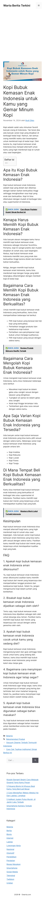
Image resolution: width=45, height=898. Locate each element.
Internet (10, 838)
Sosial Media (12, 872)
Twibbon (10, 879)
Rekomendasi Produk (15, 739)
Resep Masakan (14, 864)
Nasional (10, 849)
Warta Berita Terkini (16, 5)
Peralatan (11, 860)
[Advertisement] (22, 38)
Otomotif (10, 853)
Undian (10, 883)
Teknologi (11, 875)
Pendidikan (11, 857)
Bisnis (9, 834)
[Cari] (35, 760)
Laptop (10, 842)
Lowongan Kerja (14, 845)
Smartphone (12, 868)
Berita (9, 831)
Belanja (9, 736)
